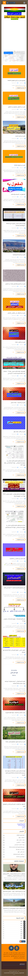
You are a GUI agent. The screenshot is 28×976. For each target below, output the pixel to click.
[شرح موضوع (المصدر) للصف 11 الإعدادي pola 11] (14, 578)
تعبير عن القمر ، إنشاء (20, 342)
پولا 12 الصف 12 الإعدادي (19, 845)
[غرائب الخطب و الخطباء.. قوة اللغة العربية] (14, 703)
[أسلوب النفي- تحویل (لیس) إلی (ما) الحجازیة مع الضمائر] (14, 641)
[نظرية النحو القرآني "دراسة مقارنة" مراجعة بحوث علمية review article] (14, 672)
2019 (21, 935)
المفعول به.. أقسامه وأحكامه (18, 194)
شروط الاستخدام (21, 825)
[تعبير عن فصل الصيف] (14, 127)
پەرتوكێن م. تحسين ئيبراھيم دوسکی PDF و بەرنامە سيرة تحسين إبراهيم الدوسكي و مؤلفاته (14, 875)
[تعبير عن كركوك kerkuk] (14, 156)
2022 (21, 929)
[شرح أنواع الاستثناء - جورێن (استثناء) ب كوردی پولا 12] (14, 610)
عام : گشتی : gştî (21, 852)
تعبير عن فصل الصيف (20, 136)
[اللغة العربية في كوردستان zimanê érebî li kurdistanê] (14, 19)
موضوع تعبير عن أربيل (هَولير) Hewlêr (16, 80)
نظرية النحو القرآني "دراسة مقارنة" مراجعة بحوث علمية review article (15, 682)
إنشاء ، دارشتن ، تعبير (20, 840)
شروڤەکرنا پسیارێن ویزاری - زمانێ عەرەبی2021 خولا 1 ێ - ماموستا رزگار (14, 495)
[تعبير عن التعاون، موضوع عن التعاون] (14, 98)
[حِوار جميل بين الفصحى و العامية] (14, 549)
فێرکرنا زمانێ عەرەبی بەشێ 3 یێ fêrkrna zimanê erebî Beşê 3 (15, 224)
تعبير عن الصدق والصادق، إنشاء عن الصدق (15, 284)
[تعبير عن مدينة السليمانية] (14, 245)
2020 (21, 933)
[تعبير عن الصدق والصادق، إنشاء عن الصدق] (14, 275)
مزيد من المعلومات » (20, 88)
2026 (21, 921)
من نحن (23, 827)
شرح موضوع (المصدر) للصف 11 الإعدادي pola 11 (14, 589)
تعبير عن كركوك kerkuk (19, 165)
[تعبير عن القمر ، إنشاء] (14, 333)
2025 (21, 923)
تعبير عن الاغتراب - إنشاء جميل (18, 402)
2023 (21, 927)
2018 (21, 937)
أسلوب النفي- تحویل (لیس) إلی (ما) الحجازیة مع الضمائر (14, 651)
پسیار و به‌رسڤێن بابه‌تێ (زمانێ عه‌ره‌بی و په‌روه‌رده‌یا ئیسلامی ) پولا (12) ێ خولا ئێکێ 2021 (15, 527)
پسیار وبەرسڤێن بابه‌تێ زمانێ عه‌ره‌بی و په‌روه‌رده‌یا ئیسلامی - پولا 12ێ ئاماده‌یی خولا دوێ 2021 (14, 463)
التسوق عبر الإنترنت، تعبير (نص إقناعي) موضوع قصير (14, 805)
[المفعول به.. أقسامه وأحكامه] (14, 185)
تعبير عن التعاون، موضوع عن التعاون (16, 107)
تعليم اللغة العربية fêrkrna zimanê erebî (16, 847)
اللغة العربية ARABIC (20, 835)
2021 (21, 931)
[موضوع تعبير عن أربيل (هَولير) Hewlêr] (14, 71)
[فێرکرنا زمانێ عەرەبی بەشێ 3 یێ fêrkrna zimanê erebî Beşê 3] (14, 214)
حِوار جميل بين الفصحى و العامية (17, 559)
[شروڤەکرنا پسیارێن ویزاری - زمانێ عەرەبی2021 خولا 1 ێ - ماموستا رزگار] (14, 485)
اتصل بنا (23, 826)
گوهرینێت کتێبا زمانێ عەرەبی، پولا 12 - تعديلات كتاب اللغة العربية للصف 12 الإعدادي (14, 372)
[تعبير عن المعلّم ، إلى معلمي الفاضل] (14, 304)
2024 (21, 925)
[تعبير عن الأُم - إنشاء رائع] (14, 422)
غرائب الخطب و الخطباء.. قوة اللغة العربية (15, 713)
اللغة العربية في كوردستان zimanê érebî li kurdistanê (14, 973)
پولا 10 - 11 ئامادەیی (20, 842)
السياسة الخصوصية (21, 823)
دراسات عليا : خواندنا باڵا (20, 849)
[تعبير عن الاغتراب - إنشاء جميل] (14, 393)
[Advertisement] (14, 36)
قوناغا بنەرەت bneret (20, 856)
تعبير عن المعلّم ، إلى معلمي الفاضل (16, 313)
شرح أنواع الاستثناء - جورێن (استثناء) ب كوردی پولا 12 (14, 620)
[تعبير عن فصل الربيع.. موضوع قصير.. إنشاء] (14, 732)
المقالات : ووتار (21, 837)
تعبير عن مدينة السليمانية (19, 255)
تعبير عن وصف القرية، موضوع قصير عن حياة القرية (14, 908)
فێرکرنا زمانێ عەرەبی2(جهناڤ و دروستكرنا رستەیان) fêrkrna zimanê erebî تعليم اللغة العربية (15, 773)
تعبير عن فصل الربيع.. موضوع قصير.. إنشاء (15, 742)
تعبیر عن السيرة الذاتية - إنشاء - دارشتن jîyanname (14, 891)
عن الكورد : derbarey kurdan (18, 854)
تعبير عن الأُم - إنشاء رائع (19, 432)
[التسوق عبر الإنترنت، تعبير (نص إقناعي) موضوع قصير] (14, 795)
